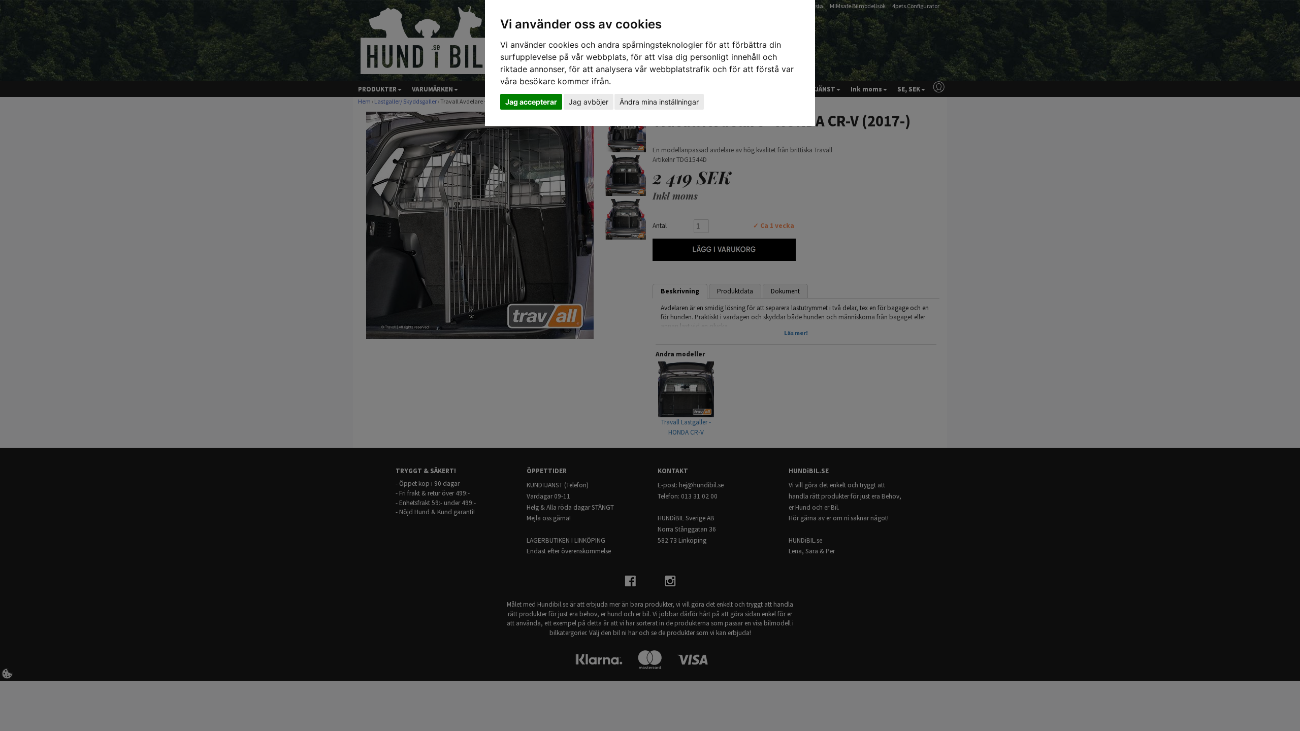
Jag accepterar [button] (531, 101)
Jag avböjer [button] (588, 101)
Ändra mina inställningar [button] (659, 101)
